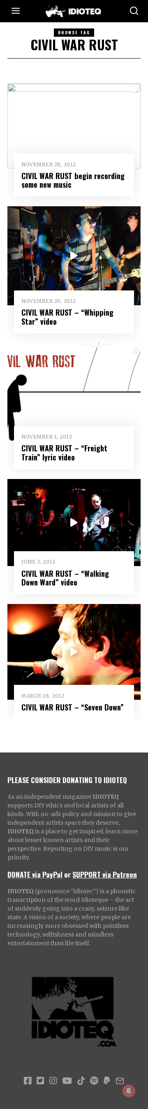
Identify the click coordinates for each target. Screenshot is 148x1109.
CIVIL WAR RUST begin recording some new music (73, 180)
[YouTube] (67, 1081)
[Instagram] (53, 1081)
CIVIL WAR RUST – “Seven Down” (72, 707)
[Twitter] (40, 1081)
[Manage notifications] (128, 1090)
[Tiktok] (81, 1081)
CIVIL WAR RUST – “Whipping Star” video (67, 317)
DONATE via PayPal (34, 874)
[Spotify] (94, 1081)
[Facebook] (27, 1081)
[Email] (119, 1081)
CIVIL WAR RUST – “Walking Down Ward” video (65, 578)
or (67, 874)
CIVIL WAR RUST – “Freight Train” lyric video (64, 452)
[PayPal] (107, 1081)
